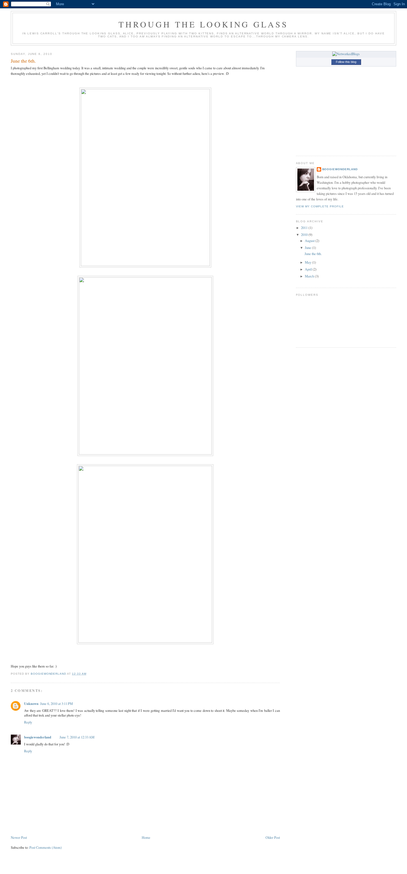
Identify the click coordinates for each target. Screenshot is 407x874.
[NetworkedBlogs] (346, 54)
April (309, 269)
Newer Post (19, 837)
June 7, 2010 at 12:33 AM (77, 737)
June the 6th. (313, 253)
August (310, 240)
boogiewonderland (37, 737)
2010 (304, 234)
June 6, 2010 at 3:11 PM (56, 703)
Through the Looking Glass (203, 24)
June (308, 247)
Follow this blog (346, 61)
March (310, 276)
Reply (28, 722)
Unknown (31, 703)
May (308, 262)
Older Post (273, 837)
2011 (304, 227)
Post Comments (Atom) (45, 847)
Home (146, 837)
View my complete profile (320, 206)
